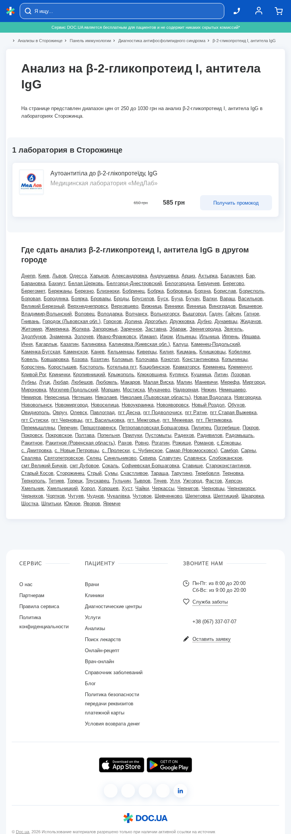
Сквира (147, 458)
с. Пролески (116, 450)
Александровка (129, 276)
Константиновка (200, 359)
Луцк (44, 382)
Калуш (180, 344)
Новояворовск (172, 405)
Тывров (142, 481)
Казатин (69, 344)
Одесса (78, 276)
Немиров (31, 397)
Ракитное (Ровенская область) (80, 443)
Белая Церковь (85, 283)
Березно (84, 291)
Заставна (155, 329)
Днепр (28, 276)
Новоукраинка (137, 405)
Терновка (232, 473)
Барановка (33, 283)
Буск (162, 298)
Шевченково (168, 496)
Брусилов (143, 298)
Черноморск (241, 488)
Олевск (78, 412)
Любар (60, 382)
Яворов (91, 503)
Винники (173, 306)
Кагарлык (46, 344)
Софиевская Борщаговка (150, 465)
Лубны (28, 382)
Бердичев (208, 283)
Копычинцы (234, 359)
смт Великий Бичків (44, 465)
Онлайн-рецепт (102, 650)
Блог (90, 683)
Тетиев (56, 481)
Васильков (250, 298)
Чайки (142, 488)
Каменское (75, 352)
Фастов (213, 481)
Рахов (125, 443)
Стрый (94, 473)
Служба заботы (210, 602)
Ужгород (192, 481)
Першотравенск (98, 427)
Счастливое (134, 473)
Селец (93, 458)
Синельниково (120, 458)
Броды (121, 298)
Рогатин (160, 443)
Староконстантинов (228, 465)
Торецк (75, 481)
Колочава (147, 359)
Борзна (202, 291)
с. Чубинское (148, 450)
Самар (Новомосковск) (191, 450)
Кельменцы (121, 352)
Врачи (92, 584)
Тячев (160, 481)
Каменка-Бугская (40, 352)
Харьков (99, 276)
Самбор (229, 450)
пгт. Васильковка (104, 420)
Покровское (58, 435)
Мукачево (159, 390)
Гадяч (215, 314)
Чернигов (188, 488)
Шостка (29, 503)
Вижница (151, 306)
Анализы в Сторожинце (37, 40)
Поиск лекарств (103, 639)
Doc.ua (22, 831)
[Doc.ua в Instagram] (128, 791)
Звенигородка (205, 329)
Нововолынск (36, 405)
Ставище (192, 465)
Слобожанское (225, 458)
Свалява (31, 458)
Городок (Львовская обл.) (71, 321)
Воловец (84, 314)
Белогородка (179, 283)
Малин (184, 382)
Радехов (184, 435)
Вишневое (250, 306)
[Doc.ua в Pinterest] (180, 791)
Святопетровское (63, 458)
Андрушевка (164, 276)
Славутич (170, 458)
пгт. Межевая (178, 420)
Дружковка (182, 321)
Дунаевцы (225, 321)
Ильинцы (186, 336)
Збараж (177, 329)
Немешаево (232, 390)
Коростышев (62, 367)
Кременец (214, 367)
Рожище (181, 443)
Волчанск (136, 314)
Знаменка (60, 336)
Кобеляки (239, 352)
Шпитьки (51, 503)
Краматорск (186, 367)
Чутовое (142, 496)
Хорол (88, 488)
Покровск (31, 435)
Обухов (236, 405)
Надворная (185, 390)
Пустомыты (158, 435)
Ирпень (230, 336)
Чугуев (76, 496)
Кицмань (186, 352)
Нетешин (82, 397)
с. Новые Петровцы (77, 450)
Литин (221, 374)
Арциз (188, 276)
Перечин (67, 427)
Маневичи (206, 382)
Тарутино (181, 473)
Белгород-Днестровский (134, 283)
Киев (43, 276)
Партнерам (31, 595)
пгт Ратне (196, 412)
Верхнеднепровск (87, 306)
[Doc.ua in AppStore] (121, 765)
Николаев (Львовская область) (155, 397)
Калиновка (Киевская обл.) (139, 344)
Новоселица (105, 405)
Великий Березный (42, 306)
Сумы (111, 473)
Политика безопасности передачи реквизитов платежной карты (112, 704)
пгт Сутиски (34, 420)
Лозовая (240, 374)
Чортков (55, 496)
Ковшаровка (55, 359)
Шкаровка (252, 496)
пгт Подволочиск (162, 412)
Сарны (248, 450)
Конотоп (170, 359)
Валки (210, 298)
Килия (167, 352)
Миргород (253, 382)
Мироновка (33, 390)
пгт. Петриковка (214, 420)
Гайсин (233, 314)
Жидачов (250, 321)
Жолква (80, 329)
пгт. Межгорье (143, 420)
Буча (177, 298)
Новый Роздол (208, 405)
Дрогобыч (156, 321)
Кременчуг (240, 367)
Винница (196, 306)
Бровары (101, 298)
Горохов (112, 321)
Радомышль (239, 435)
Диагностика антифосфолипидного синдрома (158, 40)
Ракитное (31, 443)
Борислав (225, 291)
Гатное (251, 314)
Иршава (251, 336)
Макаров (130, 382)
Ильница (209, 336)
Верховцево (124, 306)
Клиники (94, 595)
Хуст (127, 488)
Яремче (111, 503)
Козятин (100, 359)
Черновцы (213, 488)
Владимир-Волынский (46, 314)
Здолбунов (33, 336)
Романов (204, 443)
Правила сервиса (39, 606)
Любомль (106, 382)
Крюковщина (151, 374)
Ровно (142, 443)
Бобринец (133, 291)
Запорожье (104, 329)
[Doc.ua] (10, 11)
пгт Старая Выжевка (233, 412)
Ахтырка (207, 276)
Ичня (27, 344)
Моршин (110, 390)
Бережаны (60, 291)
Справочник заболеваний (113, 672)
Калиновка (93, 344)
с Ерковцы (229, 443)
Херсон (233, 481)
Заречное (131, 329)
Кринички (59, 374)
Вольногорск (165, 314)
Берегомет (33, 291)
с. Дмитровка (36, 450)
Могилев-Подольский (73, 390)
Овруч (60, 412)
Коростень (33, 367)
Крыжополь (121, 374)
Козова (80, 359)
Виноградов (222, 306)
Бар (250, 276)
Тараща (159, 473)
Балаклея (232, 276)
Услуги (92, 617)
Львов (59, 276)
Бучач (193, 298)
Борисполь (251, 291)
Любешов (82, 382)
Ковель (29, 359)
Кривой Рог (33, 374)
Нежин (208, 390)
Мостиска (134, 390)
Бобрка (155, 291)
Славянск (195, 458)
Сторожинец (70, 473)
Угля (175, 481)
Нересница (56, 397)
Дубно (204, 321)
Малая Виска (158, 382)
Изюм (166, 336)
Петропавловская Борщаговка (153, 427)
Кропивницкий (89, 374)
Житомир (31, 329)
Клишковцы (212, 352)
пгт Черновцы (66, 420)
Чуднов (95, 496)
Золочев (84, 336)
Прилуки (132, 435)
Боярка (79, 298)
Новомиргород (71, 405)
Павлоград (102, 412)
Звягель (233, 329)
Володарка (109, 314)
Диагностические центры (113, 606)
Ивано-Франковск (116, 336)
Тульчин (121, 481)
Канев (98, 352)
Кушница (201, 374)
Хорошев (108, 488)
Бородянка (56, 298)
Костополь (92, 367)
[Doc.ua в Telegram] (145, 791)
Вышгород (194, 314)
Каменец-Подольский (215, 344)
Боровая (31, 298)
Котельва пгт (121, 367)
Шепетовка (197, 496)
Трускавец (97, 481)
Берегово (233, 283)
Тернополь (33, 481)
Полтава (84, 435)
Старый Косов (37, 473)
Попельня (108, 435)
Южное (72, 503)
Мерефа (230, 382)
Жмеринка (57, 329)
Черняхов (32, 496)
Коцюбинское (154, 367)
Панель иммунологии (87, 40)
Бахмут (56, 283)
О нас (26, 584)
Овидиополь (35, 412)
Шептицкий (225, 496)
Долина (133, 321)
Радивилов (209, 435)
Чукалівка (118, 496)
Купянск (178, 374)
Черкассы (163, 488)
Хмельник (32, 488)
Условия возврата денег (112, 724)
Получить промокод (236, 203)
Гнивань (30, 321)
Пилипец (201, 427)
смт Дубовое (84, 465)
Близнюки (108, 291)
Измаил (148, 336)
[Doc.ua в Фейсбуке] (110, 791)
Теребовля (207, 473)
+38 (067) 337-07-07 (214, 621)
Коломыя (122, 359)
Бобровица (179, 291)
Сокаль (110, 465)
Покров (250, 427)
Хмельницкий (62, 488)
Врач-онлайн (99, 661)
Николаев (106, 397)
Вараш (227, 298)
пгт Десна (129, 412)
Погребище (226, 427)
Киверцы (146, 352)
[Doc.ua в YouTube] (163, 791)
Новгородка (247, 397)
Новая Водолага (212, 397)
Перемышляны (38, 427)
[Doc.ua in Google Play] (169, 765)
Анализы (95, 628)
